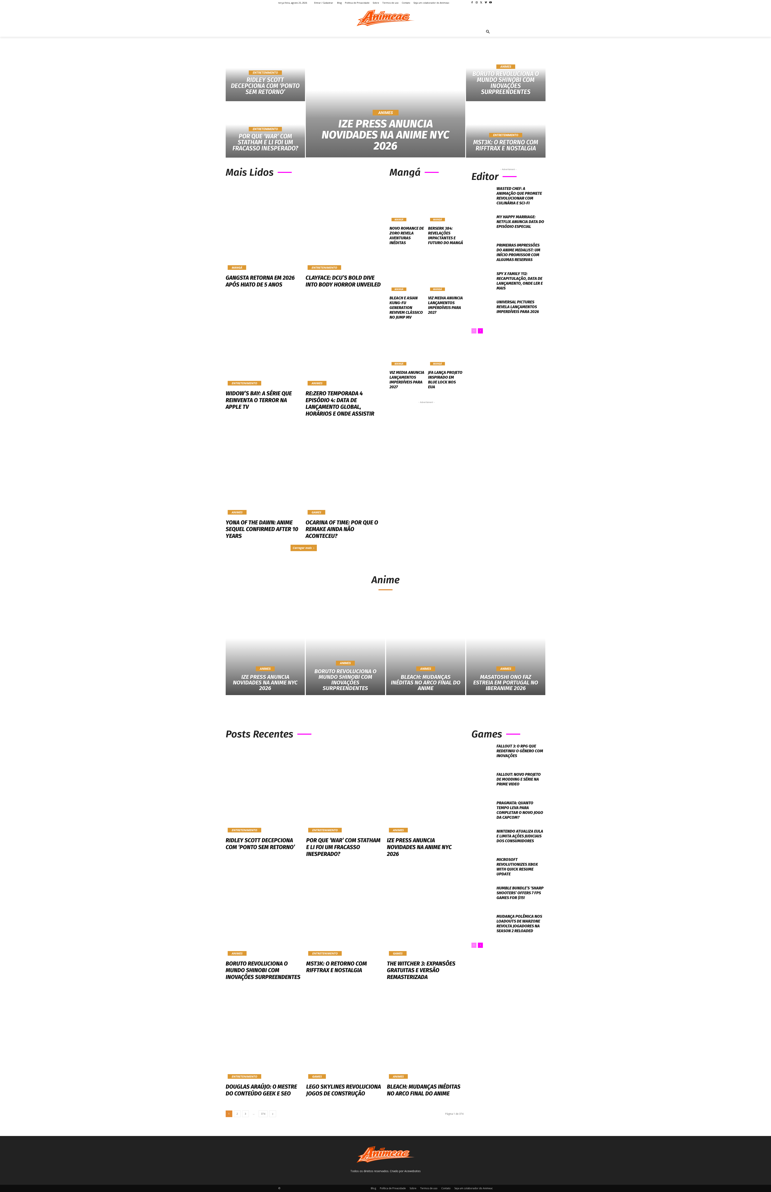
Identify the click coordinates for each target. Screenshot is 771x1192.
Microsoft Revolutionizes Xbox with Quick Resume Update (517, 866)
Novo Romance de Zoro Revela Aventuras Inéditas (407, 235)
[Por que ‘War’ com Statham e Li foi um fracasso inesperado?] (344, 789)
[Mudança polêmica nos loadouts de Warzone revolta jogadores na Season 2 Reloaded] (482, 925)
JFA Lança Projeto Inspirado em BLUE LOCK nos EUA (445, 379)
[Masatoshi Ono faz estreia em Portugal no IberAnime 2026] (505, 647)
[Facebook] (472, 2)
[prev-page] (473, 330)
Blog (373, 1188)
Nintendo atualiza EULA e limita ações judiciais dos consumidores (520, 836)
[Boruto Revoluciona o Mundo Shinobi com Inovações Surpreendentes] (505, 73)
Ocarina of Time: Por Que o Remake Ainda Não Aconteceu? (342, 529)
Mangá (237, 267)
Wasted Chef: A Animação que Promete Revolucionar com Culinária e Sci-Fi (519, 195)
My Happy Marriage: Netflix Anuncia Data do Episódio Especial (520, 221)
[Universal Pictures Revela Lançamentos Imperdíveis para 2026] (482, 311)
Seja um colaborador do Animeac (473, 1188)
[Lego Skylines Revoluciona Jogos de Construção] (344, 1035)
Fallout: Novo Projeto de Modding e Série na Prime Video (519, 779)
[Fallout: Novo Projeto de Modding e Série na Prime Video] (482, 783)
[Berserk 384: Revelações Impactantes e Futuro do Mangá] (446, 202)
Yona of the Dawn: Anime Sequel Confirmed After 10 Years (262, 529)
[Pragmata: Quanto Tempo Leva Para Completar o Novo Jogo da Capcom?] (482, 811)
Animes (385, 112)
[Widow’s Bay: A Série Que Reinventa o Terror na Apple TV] (264, 341)
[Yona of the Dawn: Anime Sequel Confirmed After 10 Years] (264, 471)
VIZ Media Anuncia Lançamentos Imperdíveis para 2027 (445, 305)
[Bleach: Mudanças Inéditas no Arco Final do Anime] (425, 647)
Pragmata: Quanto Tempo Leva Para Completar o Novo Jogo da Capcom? (520, 810)
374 (263, 1114)
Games (316, 512)
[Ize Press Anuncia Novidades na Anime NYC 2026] (385, 101)
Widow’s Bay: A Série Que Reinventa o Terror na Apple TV (259, 400)
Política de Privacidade (393, 1188)
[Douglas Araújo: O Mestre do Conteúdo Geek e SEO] (264, 1035)
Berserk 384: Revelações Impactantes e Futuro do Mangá (445, 235)
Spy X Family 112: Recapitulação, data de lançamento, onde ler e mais (520, 281)
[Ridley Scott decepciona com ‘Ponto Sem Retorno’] (264, 789)
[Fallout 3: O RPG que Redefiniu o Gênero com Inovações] (482, 755)
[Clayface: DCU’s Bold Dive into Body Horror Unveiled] (343, 226)
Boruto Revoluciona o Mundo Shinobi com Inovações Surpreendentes (263, 970)
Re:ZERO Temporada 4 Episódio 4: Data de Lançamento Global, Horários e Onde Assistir (340, 403)
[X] (481, 2)
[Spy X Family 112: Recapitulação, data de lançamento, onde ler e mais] (482, 282)
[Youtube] (490, 2)
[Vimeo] (485, 2)
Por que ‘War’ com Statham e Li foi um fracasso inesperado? (343, 847)
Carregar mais (302, 548)
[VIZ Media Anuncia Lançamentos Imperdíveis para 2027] (446, 271)
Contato (446, 1188)
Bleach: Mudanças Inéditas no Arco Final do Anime (423, 1090)
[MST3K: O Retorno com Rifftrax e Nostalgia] (505, 130)
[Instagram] (476, 2)
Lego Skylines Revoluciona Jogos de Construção (343, 1090)
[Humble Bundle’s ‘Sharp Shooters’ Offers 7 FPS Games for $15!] (482, 897)
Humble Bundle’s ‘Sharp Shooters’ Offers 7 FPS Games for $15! (520, 893)
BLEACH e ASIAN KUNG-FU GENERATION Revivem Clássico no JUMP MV (406, 308)
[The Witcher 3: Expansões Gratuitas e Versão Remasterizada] (425, 912)
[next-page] (480, 330)
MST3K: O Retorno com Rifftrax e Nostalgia (336, 967)
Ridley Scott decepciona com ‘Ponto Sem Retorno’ (260, 843)
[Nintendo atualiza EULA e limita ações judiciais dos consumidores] (482, 840)
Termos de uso (429, 1188)
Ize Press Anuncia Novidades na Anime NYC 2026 (419, 847)
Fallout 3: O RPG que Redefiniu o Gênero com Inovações (520, 751)
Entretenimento (265, 72)
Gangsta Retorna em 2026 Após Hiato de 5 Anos (260, 281)
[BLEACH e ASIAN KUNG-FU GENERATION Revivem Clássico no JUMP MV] (407, 271)
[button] (488, 32)
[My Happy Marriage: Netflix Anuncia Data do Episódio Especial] (482, 225)
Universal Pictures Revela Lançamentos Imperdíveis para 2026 (518, 307)
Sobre (413, 1188)
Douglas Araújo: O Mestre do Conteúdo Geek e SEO (261, 1090)
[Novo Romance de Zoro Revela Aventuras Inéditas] (407, 202)
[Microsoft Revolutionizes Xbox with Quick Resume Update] (482, 868)
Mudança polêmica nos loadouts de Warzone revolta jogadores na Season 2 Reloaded (519, 923)
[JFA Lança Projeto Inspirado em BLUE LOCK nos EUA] (446, 346)
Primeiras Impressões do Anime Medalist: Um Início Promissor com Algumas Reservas (518, 252)
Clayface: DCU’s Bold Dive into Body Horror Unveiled (343, 281)
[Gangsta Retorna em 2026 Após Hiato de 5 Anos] (264, 226)
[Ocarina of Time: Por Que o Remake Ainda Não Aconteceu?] (343, 471)
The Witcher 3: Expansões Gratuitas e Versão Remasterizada (421, 970)
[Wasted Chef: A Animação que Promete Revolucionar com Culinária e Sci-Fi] (482, 197)
